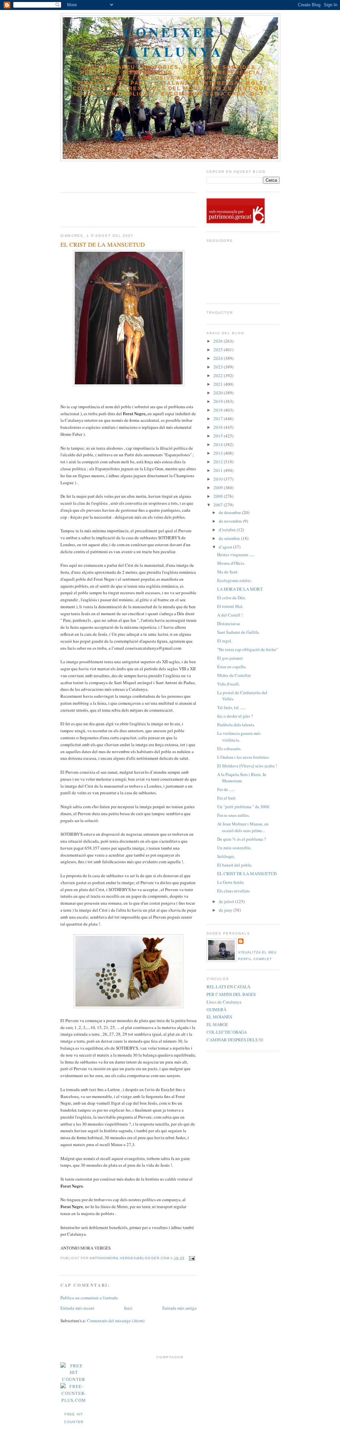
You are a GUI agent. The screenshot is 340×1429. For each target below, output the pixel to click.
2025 (218, 350)
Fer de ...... (226, 789)
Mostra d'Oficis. (231, 563)
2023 (218, 367)
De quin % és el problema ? (241, 839)
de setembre (230, 538)
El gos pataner (230, 658)
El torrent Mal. (230, 606)
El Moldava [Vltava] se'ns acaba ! (247, 766)
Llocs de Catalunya (224, 1002)
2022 (218, 375)
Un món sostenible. (234, 848)
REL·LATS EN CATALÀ (228, 987)
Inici (128, 1308)
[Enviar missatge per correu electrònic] (191, 1258)
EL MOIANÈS (219, 1017)
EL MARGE (217, 1024)
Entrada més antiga (179, 1308)
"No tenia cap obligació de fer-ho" (247, 649)
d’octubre (228, 530)
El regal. (224, 641)
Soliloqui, (226, 856)
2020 (218, 393)
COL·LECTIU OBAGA (227, 1032)
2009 (218, 487)
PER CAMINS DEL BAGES (231, 994)
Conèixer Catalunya (170, 41)
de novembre (231, 521)
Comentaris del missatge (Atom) (115, 1321)
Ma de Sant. (227, 572)
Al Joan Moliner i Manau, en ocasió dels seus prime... (243, 827)
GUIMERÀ (216, 1009)
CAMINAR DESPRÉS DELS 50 (235, 1040)
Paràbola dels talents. (236, 725)
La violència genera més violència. (239, 736)
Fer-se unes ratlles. (233, 815)
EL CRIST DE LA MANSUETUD (247, 874)
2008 (218, 496)
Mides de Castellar (234, 675)
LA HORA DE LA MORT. (240, 589)
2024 (218, 358)
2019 (218, 401)
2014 (218, 444)
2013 (218, 453)
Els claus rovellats (233, 891)
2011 (218, 470)
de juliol (227, 901)
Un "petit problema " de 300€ (243, 807)
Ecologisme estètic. (234, 580)
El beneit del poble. (234, 865)
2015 (218, 436)
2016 (218, 427)
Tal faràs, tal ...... (231, 707)
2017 (218, 419)
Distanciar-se (228, 623)
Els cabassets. (229, 748)
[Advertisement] (99, 174)
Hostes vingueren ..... (235, 554)
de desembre (230, 512)
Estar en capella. (231, 667)
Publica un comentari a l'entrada (89, 1298)
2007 (218, 505)
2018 (218, 410)
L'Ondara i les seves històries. (243, 757)
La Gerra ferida (230, 882)
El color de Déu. (231, 598)
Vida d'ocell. (228, 684)
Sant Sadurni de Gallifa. (238, 632)
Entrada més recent (77, 1308)
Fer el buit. (226, 798)
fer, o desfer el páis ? (235, 716)
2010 (218, 479)
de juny (226, 910)
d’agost (226, 547)
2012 (218, 462)
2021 (218, 384)
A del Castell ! (230, 615)
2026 (218, 341)
